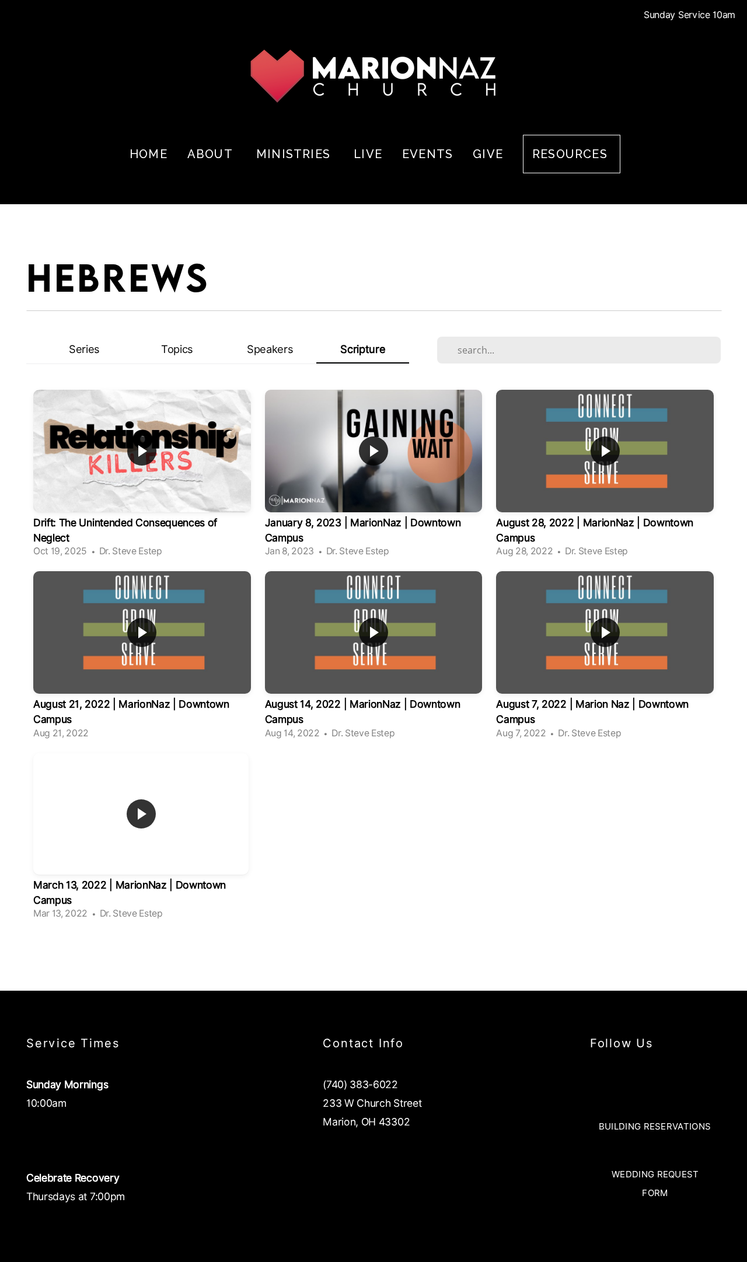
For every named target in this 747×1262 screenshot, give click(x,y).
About (211, 154)
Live (368, 154)
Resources (571, 154)
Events (427, 154)
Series (84, 348)
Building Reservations (655, 1126)
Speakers (270, 348)
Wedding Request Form (655, 1183)
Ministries (295, 154)
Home (148, 154)
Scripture (362, 348)
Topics (177, 348)
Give (488, 154)
